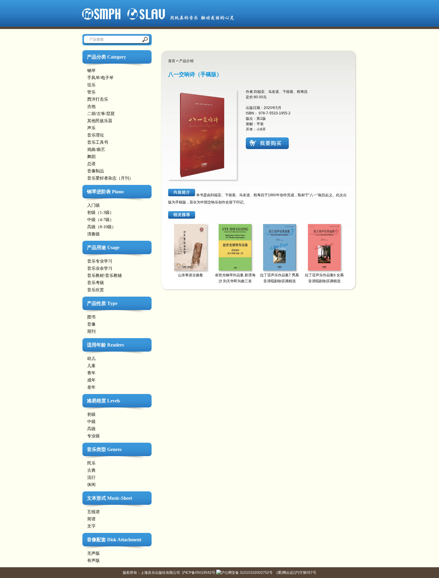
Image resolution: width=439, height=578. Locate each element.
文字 (91, 526)
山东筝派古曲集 (190, 275)
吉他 (91, 106)
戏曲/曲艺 (96, 149)
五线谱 (93, 512)
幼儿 (91, 358)
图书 (91, 317)
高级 (91, 429)
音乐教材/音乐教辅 (104, 275)
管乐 (91, 92)
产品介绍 (186, 61)
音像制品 (95, 171)
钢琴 (91, 70)
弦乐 (91, 85)
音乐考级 (95, 282)
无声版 (93, 553)
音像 (91, 324)
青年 (91, 373)
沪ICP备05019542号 (198, 573)
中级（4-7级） (100, 219)
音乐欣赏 (95, 290)
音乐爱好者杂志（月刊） (110, 178)
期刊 (91, 331)
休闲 (91, 484)
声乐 (91, 128)
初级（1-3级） (100, 212)
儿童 (91, 366)
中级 (91, 421)
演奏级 (93, 234)
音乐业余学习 (99, 268)
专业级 (93, 436)
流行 (91, 477)
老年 (91, 387)
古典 (91, 470)
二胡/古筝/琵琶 (101, 113)
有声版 (93, 560)
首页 (171, 61)
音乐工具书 (97, 142)
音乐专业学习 (99, 261)
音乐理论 (95, 135)
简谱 (91, 519)
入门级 (93, 205)
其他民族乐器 (99, 121)
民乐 (91, 463)
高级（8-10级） (101, 227)
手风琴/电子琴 (100, 78)
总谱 (91, 164)
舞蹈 (91, 156)
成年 (91, 380)
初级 (91, 414)
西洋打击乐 (97, 99)
